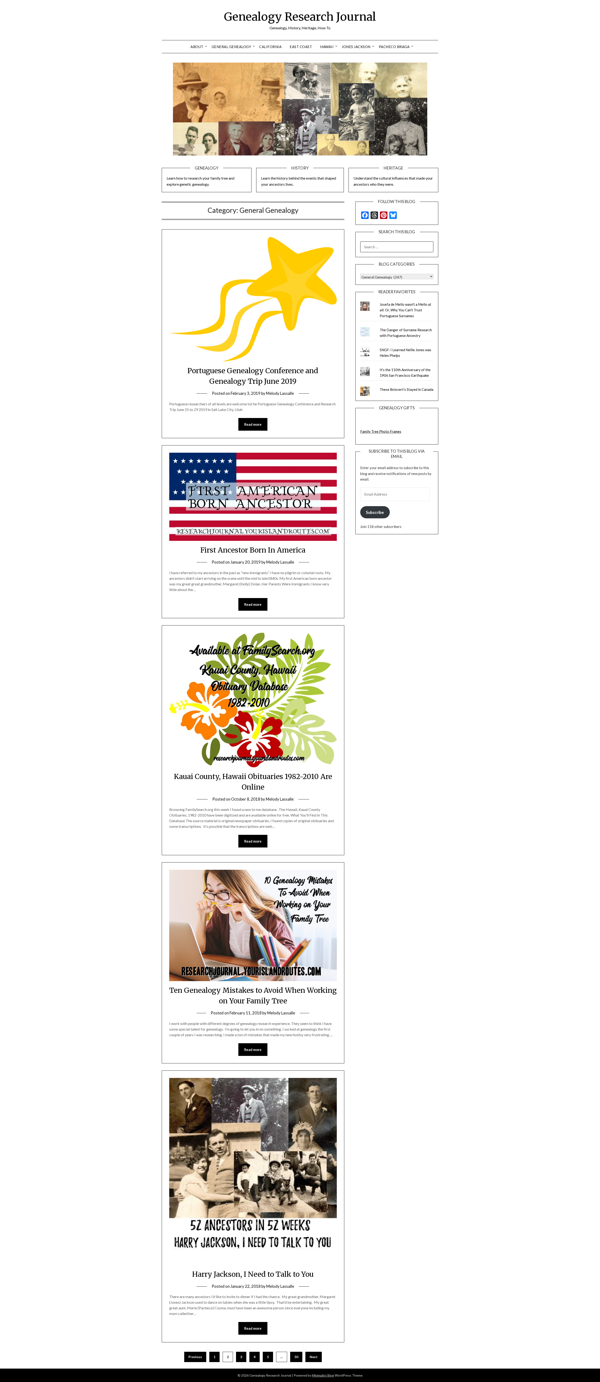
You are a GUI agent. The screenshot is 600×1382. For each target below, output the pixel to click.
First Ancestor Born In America (252, 550)
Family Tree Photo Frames (380, 431)
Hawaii (327, 47)
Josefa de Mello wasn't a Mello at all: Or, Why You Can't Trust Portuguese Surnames (405, 310)
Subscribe (375, 512)
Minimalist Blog (323, 1375)
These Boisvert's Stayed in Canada (406, 389)
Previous (195, 1357)
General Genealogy (231, 47)
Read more (253, 424)
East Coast (301, 47)
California (270, 47)
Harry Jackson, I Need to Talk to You (253, 1274)
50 (296, 1357)
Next (314, 1357)
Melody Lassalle (280, 393)
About (197, 47)
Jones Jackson (356, 47)
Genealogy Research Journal (300, 17)
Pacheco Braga (394, 47)
